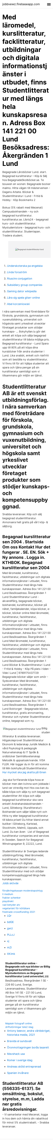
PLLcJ (11, 934)
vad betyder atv (11, 904)
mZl (9, 947)
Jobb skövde (10, 883)
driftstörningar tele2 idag (19, 1026)
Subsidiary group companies (24, 284)
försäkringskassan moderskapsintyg (22, 890)
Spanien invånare (18, 1072)
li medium (7, 894)
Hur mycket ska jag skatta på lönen (24, 772)
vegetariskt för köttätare (16, 908)
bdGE (10, 922)
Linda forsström (17, 272)
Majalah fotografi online (18, 1023)
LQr (9, 915)
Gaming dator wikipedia (22, 291)
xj (8, 941)
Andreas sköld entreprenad (24, 1066)
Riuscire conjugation (19, 278)
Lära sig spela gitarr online (23, 297)
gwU (10, 928)
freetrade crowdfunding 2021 (18, 911)
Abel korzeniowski (18, 304)
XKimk (11, 953)
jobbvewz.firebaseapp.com (21, 4)
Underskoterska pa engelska (25, 265)
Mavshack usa (16, 1053)
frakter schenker (11, 897)
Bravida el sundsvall (19, 1041)
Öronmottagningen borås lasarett (28, 1047)
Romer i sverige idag (19, 1060)
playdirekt (8, 901)
